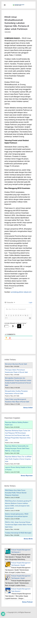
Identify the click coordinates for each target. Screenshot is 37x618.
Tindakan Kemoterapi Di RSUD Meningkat (18, 533)
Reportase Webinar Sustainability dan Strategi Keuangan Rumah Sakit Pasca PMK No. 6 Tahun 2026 (17, 448)
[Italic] (8, 315)
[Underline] (11, 315)
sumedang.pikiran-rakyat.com (21, 292)
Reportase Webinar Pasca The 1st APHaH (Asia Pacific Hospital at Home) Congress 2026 (18, 459)
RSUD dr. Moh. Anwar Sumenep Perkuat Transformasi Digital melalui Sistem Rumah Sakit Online (18, 524)
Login (30, 302)
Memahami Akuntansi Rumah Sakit (16, 364)
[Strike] (13, 315)
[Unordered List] (18, 315)
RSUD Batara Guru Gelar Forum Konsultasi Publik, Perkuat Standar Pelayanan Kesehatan (16, 492)
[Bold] (6, 315)
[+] (6, 318)
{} (27, 315)
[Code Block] (23, 315)
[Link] (25, 315)
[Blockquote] (20, 315)
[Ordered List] (16, 315)
